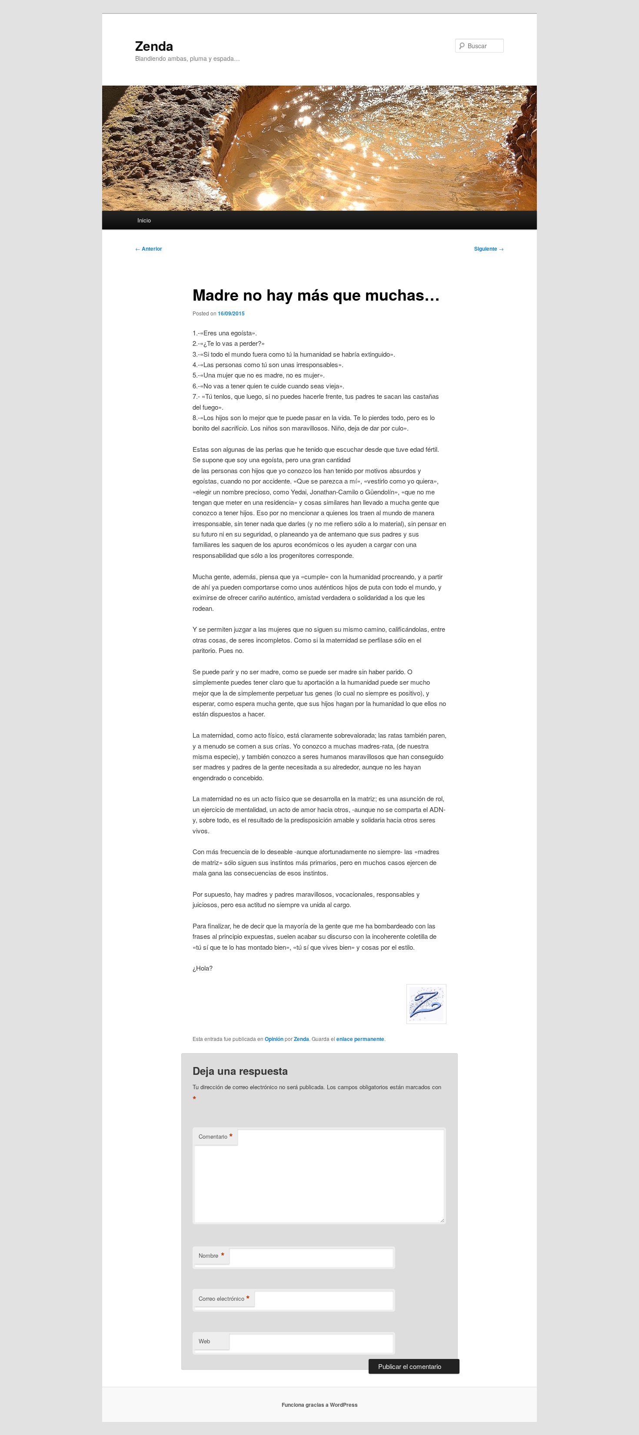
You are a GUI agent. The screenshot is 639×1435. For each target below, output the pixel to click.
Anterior (148, 248)
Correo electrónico (224, 1299)
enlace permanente (360, 1039)
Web (204, 1341)
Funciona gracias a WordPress (320, 1404)
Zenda (154, 45)
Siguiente (489, 248)
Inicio (144, 220)
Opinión (274, 1039)
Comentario (216, 1136)
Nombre (212, 1256)
